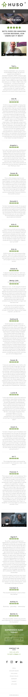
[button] (14, 639)
